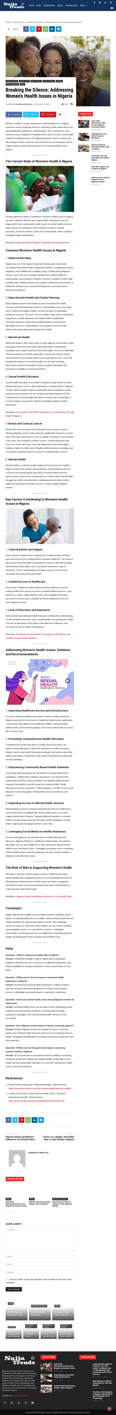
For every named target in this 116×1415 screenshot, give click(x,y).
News (22, 84)
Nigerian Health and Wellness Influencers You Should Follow (44, 896)
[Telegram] (58, 29)
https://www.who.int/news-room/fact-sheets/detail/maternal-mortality (40, 1088)
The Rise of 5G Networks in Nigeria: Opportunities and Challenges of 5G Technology (102, 1395)
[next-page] (12, 1212)
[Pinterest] (39, 29)
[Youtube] (112, 8)
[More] (60, 114)
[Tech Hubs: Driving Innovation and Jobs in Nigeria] (14, 1330)
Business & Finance (60, 1199)
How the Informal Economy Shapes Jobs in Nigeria (39, 1203)
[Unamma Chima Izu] (17, 1158)
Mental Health (36, 81)
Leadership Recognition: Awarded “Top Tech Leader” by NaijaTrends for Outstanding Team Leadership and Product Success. (102, 1369)
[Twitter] (111, 3)
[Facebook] (94, 3)
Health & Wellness (12, 84)
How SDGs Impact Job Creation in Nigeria (100, 168)
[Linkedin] (52, 29)
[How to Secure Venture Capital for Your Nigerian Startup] (63, 1192)
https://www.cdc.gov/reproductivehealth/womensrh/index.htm (37, 1101)
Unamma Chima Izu (24, 104)
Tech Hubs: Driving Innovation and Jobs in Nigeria (100, 158)
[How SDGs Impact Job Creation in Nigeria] (31, 1330)
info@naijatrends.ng (20, 1396)
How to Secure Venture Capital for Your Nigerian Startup (62, 1204)
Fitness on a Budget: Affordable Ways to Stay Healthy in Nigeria (58, 1138)
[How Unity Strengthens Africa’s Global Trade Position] (66, 1330)
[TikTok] (105, 3)
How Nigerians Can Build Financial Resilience (99, 136)
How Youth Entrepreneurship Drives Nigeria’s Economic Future (16, 1204)
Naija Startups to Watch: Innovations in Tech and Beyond (102, 1383)
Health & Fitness (19, 22)
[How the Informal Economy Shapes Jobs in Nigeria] (40, 1192)
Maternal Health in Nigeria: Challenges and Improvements (42, 242)
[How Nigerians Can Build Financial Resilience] (40, 1309)
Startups (11, 1327)
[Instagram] (100, 3)
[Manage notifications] (109, 1408)
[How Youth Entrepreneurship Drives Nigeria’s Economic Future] (17, 1192)
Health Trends (24, 81)
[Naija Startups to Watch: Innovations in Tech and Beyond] (85, 1384)
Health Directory (48, 81)
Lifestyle (59, 81)
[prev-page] (7, 1212)
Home (8, 22)
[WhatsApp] (45, 29)
